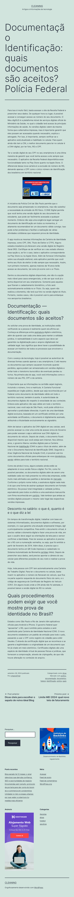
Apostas (43, 814)
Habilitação (24, 446)
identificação (51, 681)
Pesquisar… (9, 729)
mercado (57, 479)
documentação (50, 678)
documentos (61, 678)
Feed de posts (45, 777)
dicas (64, 673)
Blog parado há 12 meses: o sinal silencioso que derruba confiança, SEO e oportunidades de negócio (18, 777)
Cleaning (37, 6)
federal (43, 681)
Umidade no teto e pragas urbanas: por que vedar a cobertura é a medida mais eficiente (19, 797)
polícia (59, 681)
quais (64, 681)
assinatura (39, 332)
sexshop (43, 824)
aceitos (63, 676)
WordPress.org (46, 784)
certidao (44, 552)
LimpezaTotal (15, 676)
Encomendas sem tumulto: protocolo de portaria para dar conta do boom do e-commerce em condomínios (20, 787)
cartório (35, 495)
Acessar (43, 774)
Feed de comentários (48, 781)
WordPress (38, 888)
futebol (43, 821)
